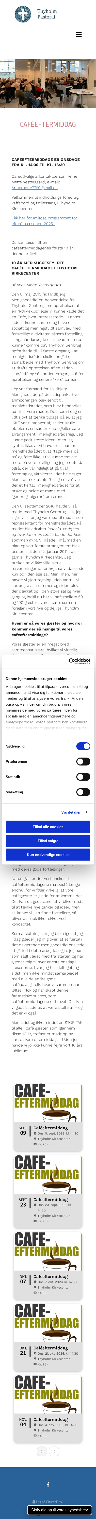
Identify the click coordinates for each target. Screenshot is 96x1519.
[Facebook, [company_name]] (48, 1484)
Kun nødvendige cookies (48, 855)
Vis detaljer (71, 812)
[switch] (83, 762)
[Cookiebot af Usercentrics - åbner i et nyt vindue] (69, 661)
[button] (48, 34)
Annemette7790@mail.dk (35, 187)
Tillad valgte (48, 840)
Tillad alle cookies (48, 827)
